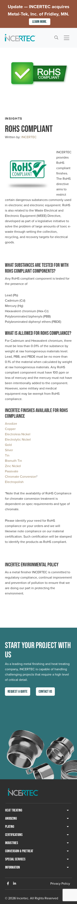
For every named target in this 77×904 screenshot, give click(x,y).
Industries (11, 843)
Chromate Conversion (20, 476)
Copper (10, 429)
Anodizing (11, 818)
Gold (8, 444)
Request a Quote (18, 691)
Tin (7, 455)
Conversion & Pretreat (19, 851)
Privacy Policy (60, 883)
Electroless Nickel (17, 434)
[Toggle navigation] (66, 38)
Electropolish (14, 482)
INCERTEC (29, 137)
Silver (9, 450)
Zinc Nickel (13, 466)
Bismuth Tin (13, 460)
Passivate (11, 471)
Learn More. (39, 22)
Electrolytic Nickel (18, 439)
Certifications (14, 835)
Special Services (15, 859)
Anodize (11, 423)
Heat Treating (13, 810)
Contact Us (45, 691)
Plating (9, 827)
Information (12, 867)
